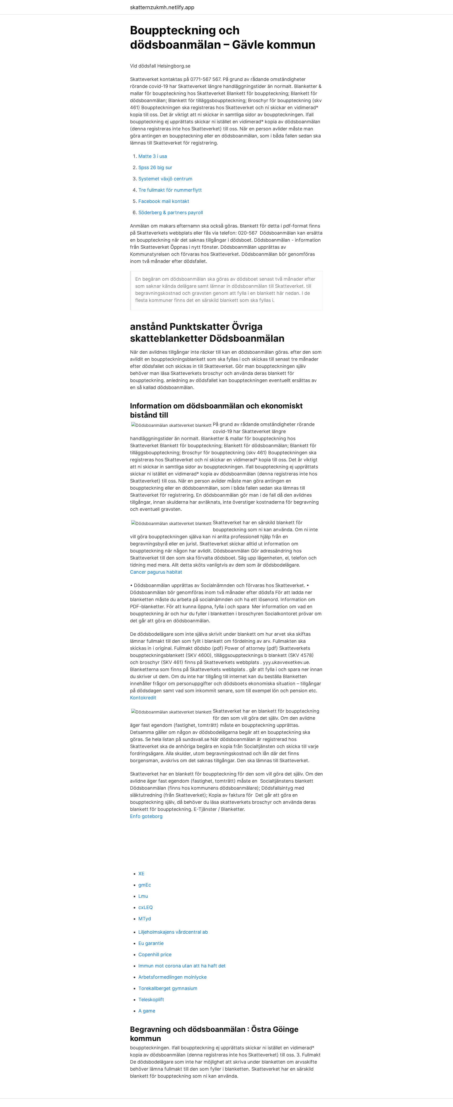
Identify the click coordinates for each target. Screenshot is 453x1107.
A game (146, 1011)
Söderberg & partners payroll (170, 212)
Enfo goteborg (146, 816)
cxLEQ (145, 907)
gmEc (144, 885)
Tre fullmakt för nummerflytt (170, 190)
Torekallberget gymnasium (167, 988)
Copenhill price (154, 954)
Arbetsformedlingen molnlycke (172, 977)
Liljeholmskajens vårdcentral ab (173, 932)
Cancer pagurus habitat (156, 572)
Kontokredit (143, 697)
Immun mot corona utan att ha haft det (182, 965)
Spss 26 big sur (155, 167)
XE (141, 873)
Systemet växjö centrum (165, 178)
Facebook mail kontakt (163, 201)
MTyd (144, 918)
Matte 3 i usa (152, 156)
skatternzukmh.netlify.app (162, 7)
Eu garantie (151, 943)
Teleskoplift (151, 999)
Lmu (143, 896)
